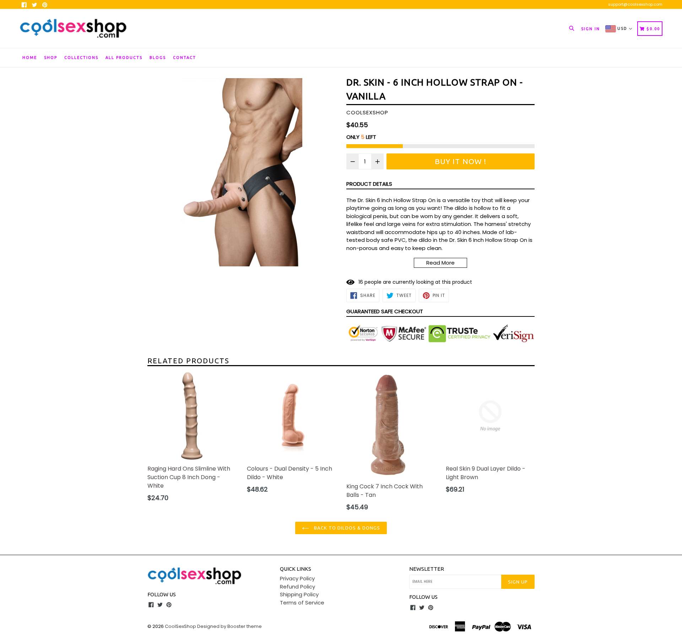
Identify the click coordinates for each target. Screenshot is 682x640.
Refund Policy (297, 586)
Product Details (369, 184)
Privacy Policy (297, 578)
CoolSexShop (180, 626)
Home (29, 57)
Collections (81, 57)
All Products (123, 57)
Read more (440, 262)
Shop (50, 57)
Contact (184, 57)
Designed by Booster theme (229, 626)
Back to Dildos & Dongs (346, 527)
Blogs (158, 57)
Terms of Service (302, 602)
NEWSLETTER (426, 569)
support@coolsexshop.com (635, 4)
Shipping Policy (299, 594)
